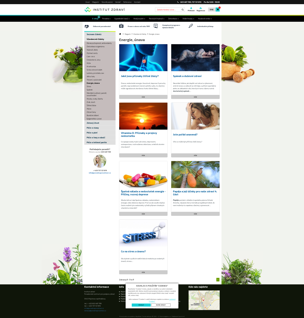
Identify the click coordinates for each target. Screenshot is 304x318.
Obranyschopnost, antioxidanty (99, 43)
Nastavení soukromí (178, 316)
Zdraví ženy (91, 112)
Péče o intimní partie (97, 142)
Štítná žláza (91, 105)
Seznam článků (94, 34)
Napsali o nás (126, 294)
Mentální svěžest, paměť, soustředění (97, 94)
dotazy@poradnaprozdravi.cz (95, 311)
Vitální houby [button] (188, 18)
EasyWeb (138, 316)
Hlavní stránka (126, 292)
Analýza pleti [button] (138, 18)
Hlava (89, 109)
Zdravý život (93, 123)
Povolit (141, 305)
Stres (89, 86)
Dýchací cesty (92, 53)
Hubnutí (124, 301)
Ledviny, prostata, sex (95, 73)
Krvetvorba (91, 66)
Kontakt (137, 2)
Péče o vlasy (93, 128)
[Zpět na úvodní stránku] (104, 9)
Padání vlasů (125, 299)
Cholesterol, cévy (93, 60)
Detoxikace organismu (95, 46)
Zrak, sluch (91, 102)
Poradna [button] (105, 18)
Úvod (88, 2)
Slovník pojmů (107, 2)
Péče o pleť (92, 132)
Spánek (90, 90)
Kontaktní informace (96, 286)
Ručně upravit (161, 305)
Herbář (118, 2)
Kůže (89, 63)
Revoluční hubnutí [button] (156, 18)
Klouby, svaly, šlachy (95, 99)
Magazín (95, 2)
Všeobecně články (95, 39)
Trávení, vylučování (94, 80)
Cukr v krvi (91, 56)
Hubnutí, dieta (92, 50)
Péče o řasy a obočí (96, 137)
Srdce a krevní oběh (94, 70)
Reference (127, 2)
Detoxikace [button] (172, 18)
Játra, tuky (91, 76)
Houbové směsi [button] (204, 18)
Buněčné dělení (93, 115)
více (143, 97)
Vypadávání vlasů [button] (121, 18)
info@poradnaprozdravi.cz (100, 173)
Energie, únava (93, 83)
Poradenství (125, 296)
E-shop (95, 18)
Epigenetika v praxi (94, 119)
